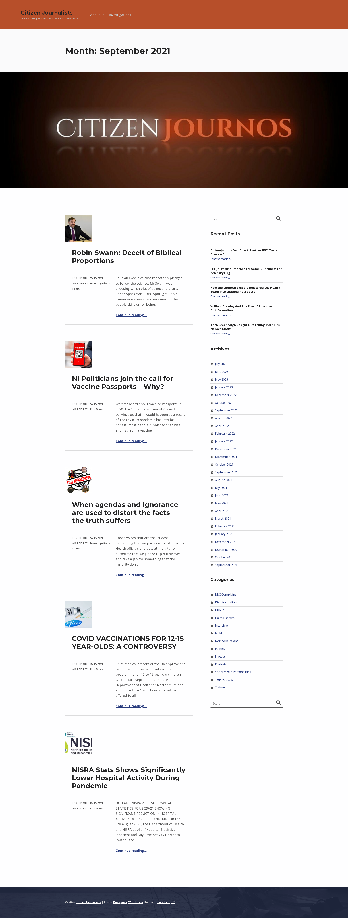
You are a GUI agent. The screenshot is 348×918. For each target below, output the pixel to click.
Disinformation (226, 602)
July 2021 (221, 488)
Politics (220, 649)
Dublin (219, 610)
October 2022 (224, 403)
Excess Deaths (225, 618)
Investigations (120, 15)
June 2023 (221, 372)
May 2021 (221, 503)
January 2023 (224, 387)
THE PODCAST (225, 680)
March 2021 (223, 519)
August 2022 (223, 418)
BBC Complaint (225, 595)
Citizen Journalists (47, 12)
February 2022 (225, 434)
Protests (221, 664)
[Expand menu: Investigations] (133, 15)
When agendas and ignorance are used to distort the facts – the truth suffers (125, 512)
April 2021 (222, 511)
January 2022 (224, 441)
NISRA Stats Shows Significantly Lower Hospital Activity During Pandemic (128, 778)
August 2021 (223, 480)
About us (97, 15)
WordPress (135, 902)
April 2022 (222, 426)
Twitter (220, 687)
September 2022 (226, 410)
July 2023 (221, 364)
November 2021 (226, 457)
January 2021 (224, 534)
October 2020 (224, 557)
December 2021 (226, 449)
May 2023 (221, 379)
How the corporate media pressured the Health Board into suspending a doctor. (245, 290)
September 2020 (226, 565)
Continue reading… (131, 315)
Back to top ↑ (166, 902)
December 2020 (226, 542)
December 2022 (226, 395)
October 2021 (224, 465)
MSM (218, 633)
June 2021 (221, 495)
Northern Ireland (226, 641)
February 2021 (225, 526)
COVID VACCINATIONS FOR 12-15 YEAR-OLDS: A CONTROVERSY (128, 642)
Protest (220, 656)
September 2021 (226, 472)
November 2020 (226, 550)
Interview (221, 625)
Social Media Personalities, (233, 672)
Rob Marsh (97, 409)
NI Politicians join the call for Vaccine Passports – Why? (122, 382)
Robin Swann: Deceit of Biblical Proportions (127, 257)
